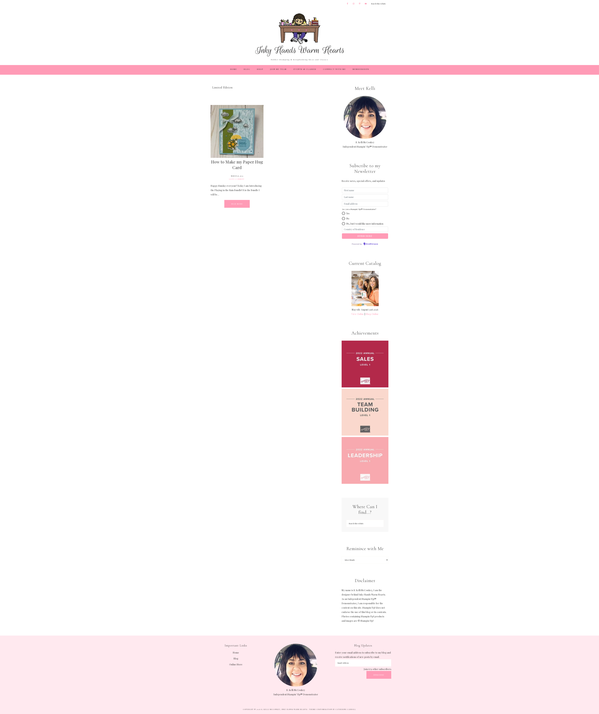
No (347, 218)
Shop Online (372, 314)
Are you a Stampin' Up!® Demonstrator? (359, 209)
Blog (236, 658)
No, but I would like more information (364, 223)
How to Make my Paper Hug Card (237, 164)
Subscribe (378, 675)
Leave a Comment (236, 179)
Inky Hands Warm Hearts (299, 34)
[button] (343, 213)
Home (236, 652)
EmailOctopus (372, 244)
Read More (237, 204)
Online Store (236, 664)
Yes (347, 213)
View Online (357, 314)
